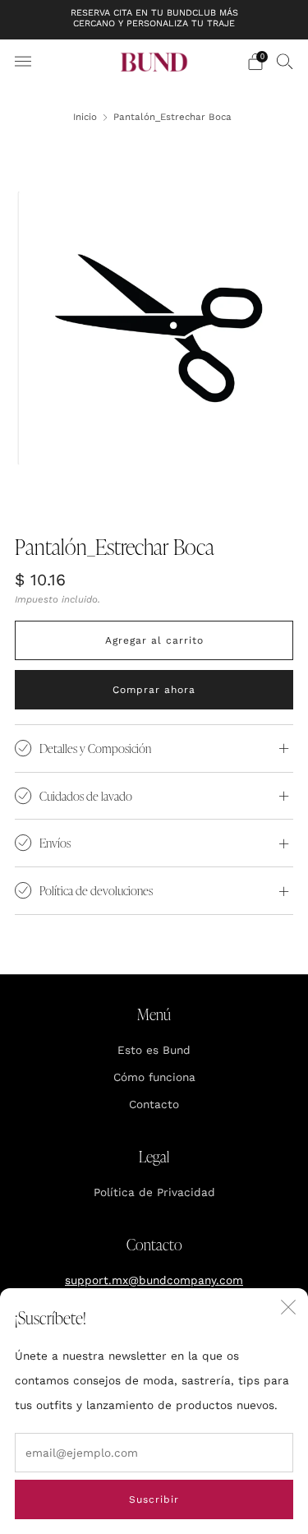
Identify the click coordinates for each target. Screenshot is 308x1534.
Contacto (154, 1104)
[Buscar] (285, 61)
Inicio (85, 116)
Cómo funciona (154, 1077)
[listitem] (154, 19)
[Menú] (23, 61)
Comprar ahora (154, 689)
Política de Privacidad (154, 1192)
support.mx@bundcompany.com (154, 1280)
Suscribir (154, 1499)
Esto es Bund (154, 1049)
